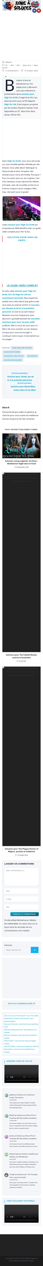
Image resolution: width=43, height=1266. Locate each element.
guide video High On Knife (22, 348)
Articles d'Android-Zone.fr (21, 1004)
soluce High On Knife (12, 352)
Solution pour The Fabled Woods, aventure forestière (21, 656)
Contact (8, 1258)
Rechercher (8, 945)
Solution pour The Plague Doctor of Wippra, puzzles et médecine (21, 850)
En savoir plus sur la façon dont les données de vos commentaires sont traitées (20, 927)
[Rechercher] (35, 950)
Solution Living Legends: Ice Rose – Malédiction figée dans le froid (21, 462)
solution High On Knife (13, 360)
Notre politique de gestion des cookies (21, 1261)
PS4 (12, 65)
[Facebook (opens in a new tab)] (34, 10)
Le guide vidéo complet (22, 285)
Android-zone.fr (18, 1258)
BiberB (8, 62)
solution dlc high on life (14, 356)
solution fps (32, 356)
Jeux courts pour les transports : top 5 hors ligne (21, 1016)
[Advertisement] (21, 34)
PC (6, 65)
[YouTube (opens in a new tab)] (39, 10)
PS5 (18, 65)
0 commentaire (12, 71)
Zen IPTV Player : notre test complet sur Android (21, 1046)
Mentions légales (30, 1258)
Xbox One (27, 65)
